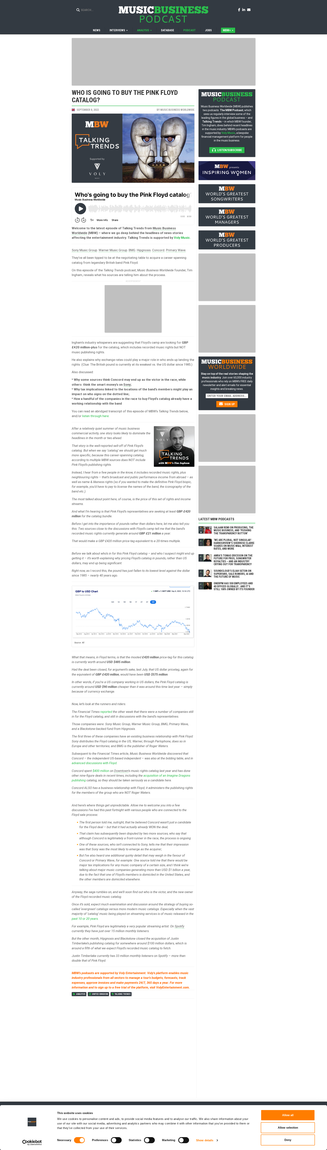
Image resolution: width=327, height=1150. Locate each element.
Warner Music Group (113, 250)
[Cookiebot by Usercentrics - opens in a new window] (32, 1142)
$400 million (101, 771)
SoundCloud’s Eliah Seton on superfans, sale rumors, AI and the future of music (234, 573)
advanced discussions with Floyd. (94, 763)
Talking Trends (123, 994)
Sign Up (229, 404)
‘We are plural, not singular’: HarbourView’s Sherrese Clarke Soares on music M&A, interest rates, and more (234, 544)
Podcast (189, 30)
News (96, 30)
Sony (127, 384)
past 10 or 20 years (85, 919)
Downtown (121, 771)
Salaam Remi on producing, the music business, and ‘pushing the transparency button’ (233, 530)
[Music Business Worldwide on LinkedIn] (244, 10)
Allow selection (288, 1127)
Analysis (80, 994)
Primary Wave (175, 250)
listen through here (95, 416)
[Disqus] (133, 1047)
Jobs (208, 30)
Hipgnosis (144, 250)
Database (167, 30)
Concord (158, 250)
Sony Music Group (84, 250)
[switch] (116, 1140)
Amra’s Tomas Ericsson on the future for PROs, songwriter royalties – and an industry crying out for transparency (233, 560)
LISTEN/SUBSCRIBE (229, 150)
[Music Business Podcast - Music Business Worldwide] (163, 14)
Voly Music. (182, 238)
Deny (287, 1139)
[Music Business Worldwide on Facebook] (239, 10)
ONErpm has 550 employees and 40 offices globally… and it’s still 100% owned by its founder (234, 586)
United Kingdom (100, 994)
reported (106, 712)
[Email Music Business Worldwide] (249, 10)
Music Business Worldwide (177, 109)
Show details (204, 1140)
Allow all (288, 1115)
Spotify (179, 926)
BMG (132, 250)
